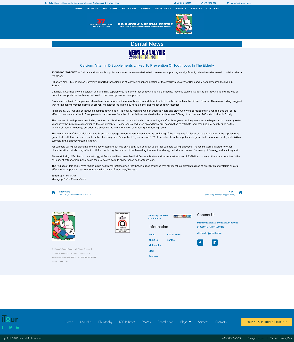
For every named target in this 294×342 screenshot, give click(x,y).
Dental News (163, 8)
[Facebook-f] (200, 242)
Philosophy (109, 8)
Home (78, 8)
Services (196, 8)
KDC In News (129, 8)
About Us (92, 8)
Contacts (212, 8)
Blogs (179, 8)
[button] (82, 3)
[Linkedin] (215, 242)
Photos (146, 8)
